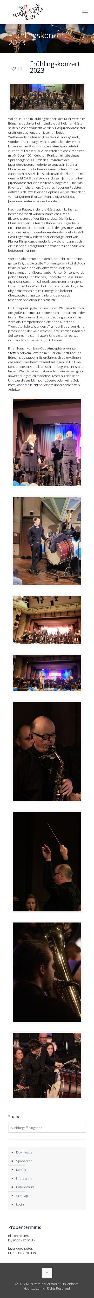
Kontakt (21, 1169)
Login (20, 1204)
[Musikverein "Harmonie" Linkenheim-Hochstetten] (47, 12)
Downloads (24, 1152)
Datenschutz (25, 1187)
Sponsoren (24, 1161)
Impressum (24, 1178)
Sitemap (22, 1195)
